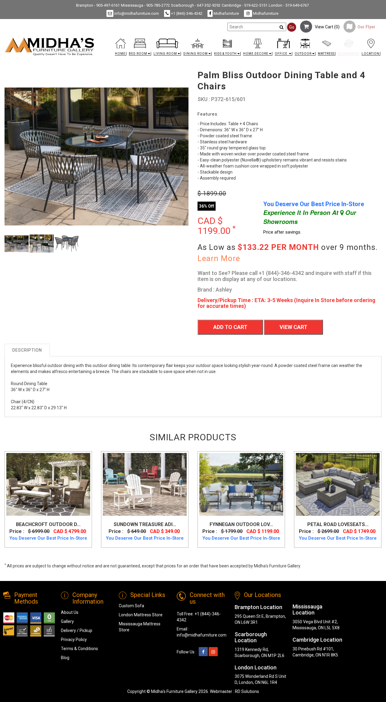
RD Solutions (247, 691)
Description (27, 350)
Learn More (219, 258)
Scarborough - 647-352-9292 (195, 5)
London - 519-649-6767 (289, 5)
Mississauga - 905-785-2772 (145, 5)
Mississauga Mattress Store (139, 626)
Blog (65, 657)
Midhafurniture (226, 13)
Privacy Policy (74, 639)
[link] (240, 39)
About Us (69, 612)
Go (291, 27)
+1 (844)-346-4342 (186, 13)
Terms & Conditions (79, 648)
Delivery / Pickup (76, 630)
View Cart (293, 327)
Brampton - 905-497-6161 (98, 5)
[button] (140, 49)
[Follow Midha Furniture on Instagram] (213, 651)
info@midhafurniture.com (136, 13)
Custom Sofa (131, 605)
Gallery (67, 621)
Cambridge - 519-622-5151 (244, 5)
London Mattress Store (141, 614)
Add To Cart (230, 327)
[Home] (49, 46)
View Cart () (326, 26)
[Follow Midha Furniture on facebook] (203, 651)
